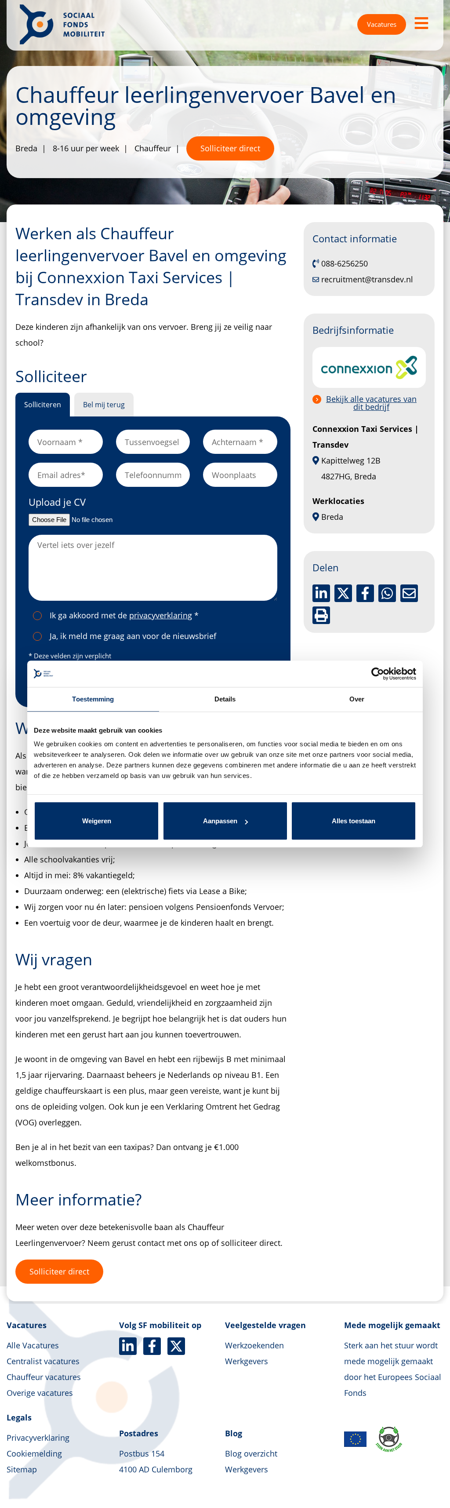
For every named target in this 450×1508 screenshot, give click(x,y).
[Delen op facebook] (365, 593)
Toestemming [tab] (93, 699)
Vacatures (381, 24)
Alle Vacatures (33, 1345)
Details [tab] (225, 699)
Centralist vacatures (43, 1361)
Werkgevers (246, 1361)
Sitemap (22, 1469)
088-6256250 (344, 263)
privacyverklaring (160, 615)
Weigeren (96, 821)
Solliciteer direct (230, 148)
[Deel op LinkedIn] (321, 593)
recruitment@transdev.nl (367, 279)
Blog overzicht (251, 1453)
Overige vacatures (40, 1393)
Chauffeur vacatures (44, 1377)
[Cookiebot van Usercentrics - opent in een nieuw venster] (377, 673)
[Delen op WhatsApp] (387, 593)
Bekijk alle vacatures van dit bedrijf (371, 403)
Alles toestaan (353, 821)
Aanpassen (220, 821)
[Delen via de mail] (409, 593)
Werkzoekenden (254, 1345)
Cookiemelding (34, 1453)
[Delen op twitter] (343, 593)
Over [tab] (356, 699)
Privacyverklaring (38, 1437)
